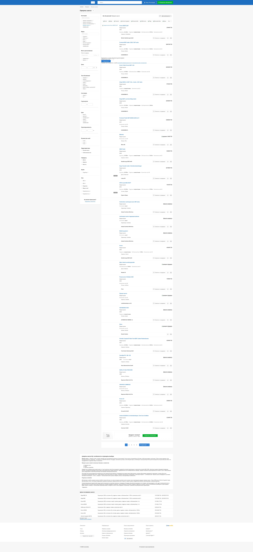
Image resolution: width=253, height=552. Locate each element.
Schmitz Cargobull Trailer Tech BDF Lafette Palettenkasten (134, 338)
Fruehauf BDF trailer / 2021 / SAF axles (129, 42)
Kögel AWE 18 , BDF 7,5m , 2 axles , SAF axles (130, 82)
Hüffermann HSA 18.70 (85, 507)
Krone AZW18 (84, 504)
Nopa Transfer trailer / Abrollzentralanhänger (130, 166)
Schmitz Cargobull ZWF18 (86, 516)
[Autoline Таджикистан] (84, 2)
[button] (168, 38)
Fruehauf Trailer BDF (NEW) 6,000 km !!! (129, 118)
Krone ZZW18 (84, 510)
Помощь (82, 531)
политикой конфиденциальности (124, 62)
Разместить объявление (150, 435)
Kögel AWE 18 (84, 495)
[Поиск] (99, 2)
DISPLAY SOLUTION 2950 (125, 370)
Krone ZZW (83, 513)
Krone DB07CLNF (123, 25)
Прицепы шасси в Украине (85, 519)
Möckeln (121, 134)
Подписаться (106, 61)
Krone (121, 245)
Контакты (82, 533)
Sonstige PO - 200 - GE (125, 355)
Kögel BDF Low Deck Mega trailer (127, 99)
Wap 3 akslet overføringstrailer (127, 262)
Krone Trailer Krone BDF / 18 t (126, 65)
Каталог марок (105, 537)
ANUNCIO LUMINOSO (124, 384)
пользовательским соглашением (139, 62)
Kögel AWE (83, 498)
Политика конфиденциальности (109, 531)
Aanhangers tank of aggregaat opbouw (129, 216)
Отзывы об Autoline (106, 535)
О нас (81, 528)
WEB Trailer (122, 149)
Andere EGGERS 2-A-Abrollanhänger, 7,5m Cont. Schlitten (134, 415)
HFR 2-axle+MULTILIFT (125, 182)
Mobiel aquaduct (123, 231)
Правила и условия (106, 528)
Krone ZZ (121, 398)
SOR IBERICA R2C (124, 307)
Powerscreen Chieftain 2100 (126, 277)
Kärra (120, 324)
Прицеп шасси (123, 293)
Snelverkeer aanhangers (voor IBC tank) (129, 201)
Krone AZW (83, 501)
